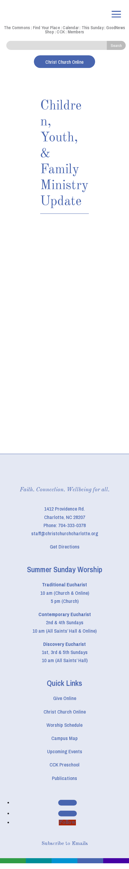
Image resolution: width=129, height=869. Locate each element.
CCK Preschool (65, 764)
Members (76, 32)
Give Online (64, 698)
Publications (64, 778)
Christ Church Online (65, 711)
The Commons (17, 27)
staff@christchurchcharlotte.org (64, 533)
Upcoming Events (64, 751)
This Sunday (93, 27)
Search (116, 45)
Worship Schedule (64, 724)
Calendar (71, 27)
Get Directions (65, 546)
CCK (61, 32)
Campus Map (64, 738)
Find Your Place (46, 27)
